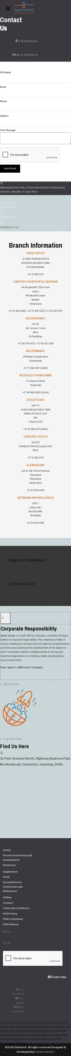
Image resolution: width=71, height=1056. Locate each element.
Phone (3, 101)
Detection (9, 865)
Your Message (8, 130)
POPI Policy (10, 914)
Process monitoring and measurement (17, 857)
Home (6, 850)
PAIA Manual (10, 924)
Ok (4, 1052)
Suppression (10, 872)
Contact (8, 903)
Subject (4, 116)
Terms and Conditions (16, 908)
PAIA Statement (13, 919)
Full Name (5, 73)
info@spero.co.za (9, 227)
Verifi (6, 877)
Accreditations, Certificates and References (13, 886)
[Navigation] (8, 9)
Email (3, 87)
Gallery (7, 897)
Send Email (10, 168)
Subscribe (58, 977)
